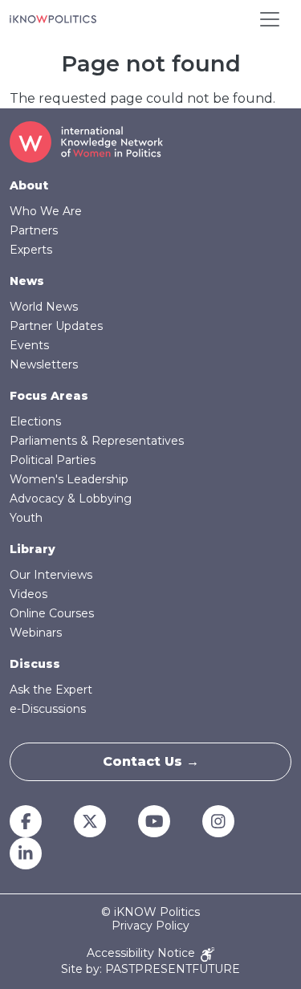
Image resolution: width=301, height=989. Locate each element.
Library (32, 549)
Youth (26, 518)
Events (29, 345)
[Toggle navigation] (269, 19)
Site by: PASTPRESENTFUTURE (150, 969)
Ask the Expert (51, 689)
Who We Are (46, 211)
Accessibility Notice (142, 953)
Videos (28, 594)
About (29, 185)
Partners (34, 230)
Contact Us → (151, 761)
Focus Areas (49, 396)
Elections (35, 421)
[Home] (53, 19)
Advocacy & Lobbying (71, 498)
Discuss (35, 664)
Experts (31, 249)
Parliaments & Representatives (97, 440)
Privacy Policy (150, 926)
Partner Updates (56, 326)
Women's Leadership (69, 479)
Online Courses (52, 613)
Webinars (36, 632)
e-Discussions (48, 709)
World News (44, 306)
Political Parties (53, 460)
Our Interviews (51, 575)
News (27, 281)
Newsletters (44, 364)
